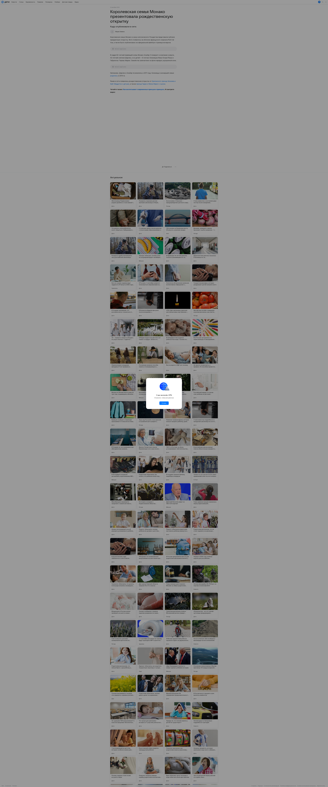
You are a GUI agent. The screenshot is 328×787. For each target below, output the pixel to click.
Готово (164, 403)
